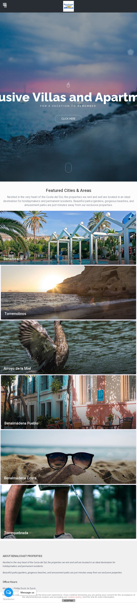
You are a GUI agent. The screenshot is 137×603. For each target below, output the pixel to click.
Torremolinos (15, 314)
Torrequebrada (16, 533)
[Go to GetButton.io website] (8, 599)
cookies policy (74, 597)
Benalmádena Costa (20, 478)
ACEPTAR (68, 601)
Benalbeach (13, 259)
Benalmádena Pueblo (21, 423)
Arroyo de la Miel (17, 368)
